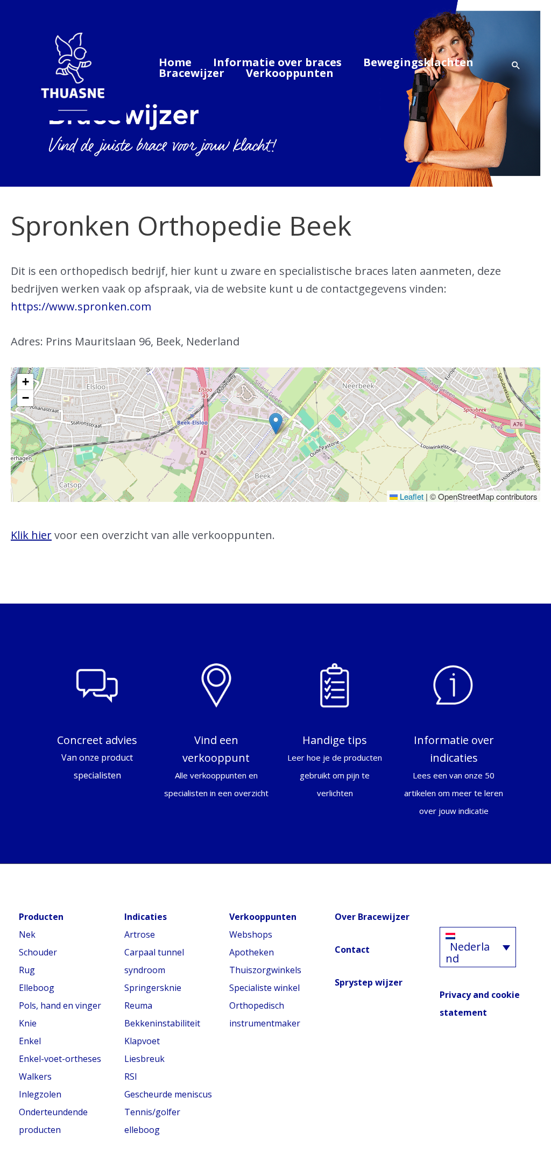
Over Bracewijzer (372, 917)
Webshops (250, 934)
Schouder (38, 952)
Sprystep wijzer (368, 982)
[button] (516, 66)
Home (175, 62)
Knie (28, 1023)
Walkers (35, 1076)
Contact (352, 949)
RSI (130, 1076)
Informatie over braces (277, 62)
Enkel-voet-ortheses (60, 1059)
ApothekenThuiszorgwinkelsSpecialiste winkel (265, 970)
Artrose (139, 934)
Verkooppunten (290, 73)
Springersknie (152, 988)
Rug (27, 970)
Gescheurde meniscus (168, 1094)
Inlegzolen (40, 1094)
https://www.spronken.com (81, 306)
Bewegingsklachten (418, 62)
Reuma (138, 1005)
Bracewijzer (191, 73)
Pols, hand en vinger (60, 1005)
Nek (27, 934)
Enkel (30, 1041)
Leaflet (410, 496)
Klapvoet (142, 1041)
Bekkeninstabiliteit (162, 1023)
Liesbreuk (144, 1059)
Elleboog (36, 988)
